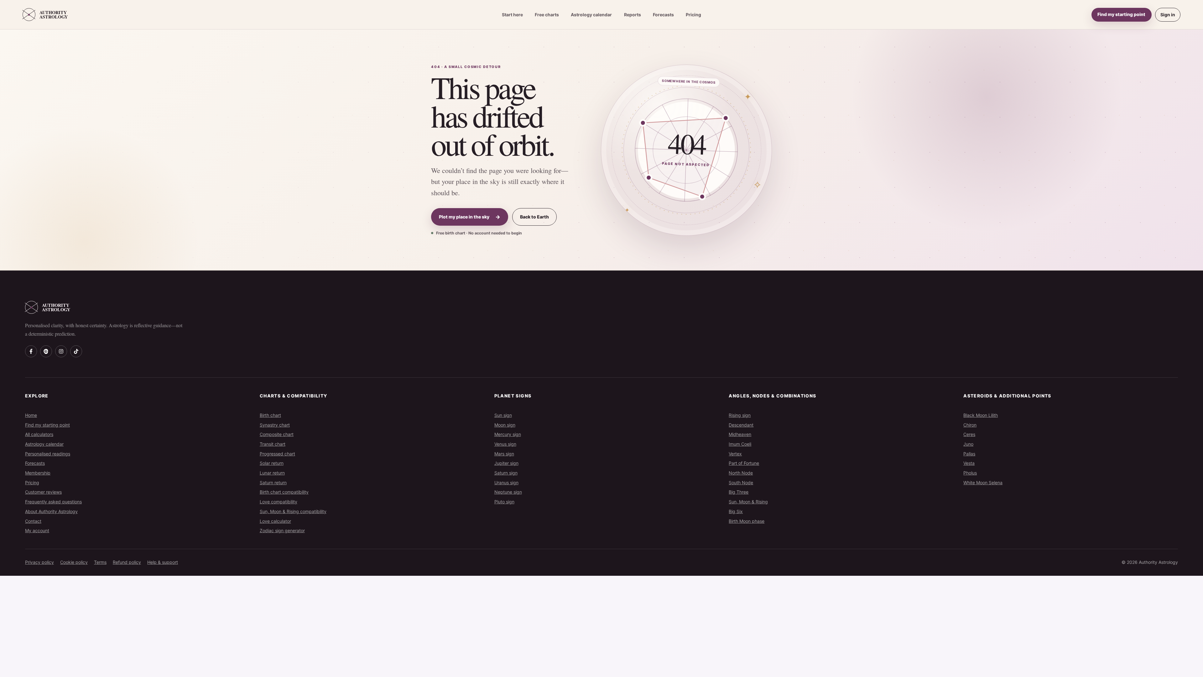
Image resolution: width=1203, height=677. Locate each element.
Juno (968, 444)
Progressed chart (277, 453)
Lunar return (272, 472)
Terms (100, 562)
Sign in (1167, 14)
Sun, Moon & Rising (748, 501)
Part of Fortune (744, 463)
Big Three (738, 492)
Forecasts (663, 14)
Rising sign (740, 415)
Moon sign (504, 425)
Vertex (735, 453)
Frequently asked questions (53, 501)
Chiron (969, 425)
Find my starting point (1121, 14)
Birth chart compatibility (284, 492)
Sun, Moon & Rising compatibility (293, 511)
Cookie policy (74, 562)
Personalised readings (47, 453)
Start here (512, 14)
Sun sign (503, 415)
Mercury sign (507, 434)
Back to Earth (534, 216)
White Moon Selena (982, 482)
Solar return (272, 463)
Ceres (969, 434)
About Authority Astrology (51, 511)
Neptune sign (508, 492)
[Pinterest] (46, 351)
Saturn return (273, 482)
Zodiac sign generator (282, 530)
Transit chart (272, 444)
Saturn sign (506, 472)
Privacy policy (39, 562)
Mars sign (504, 453)
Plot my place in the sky (469, 217)
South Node (741, 482)
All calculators (39, 434)
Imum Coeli (740, 444)
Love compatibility (278, 501)
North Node (741, 472)
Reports (632, 14)
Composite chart (277, 434)
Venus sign (505, 444)
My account (37, 530)
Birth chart (270, 415)
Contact (33, 521)
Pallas (969, 453)
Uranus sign (506, 482)
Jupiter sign (506, 463)
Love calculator (275, 521)
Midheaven (740, 434)
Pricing (693, 14)
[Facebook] (31, 351)
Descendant (741, 425)
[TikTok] (76, 351)
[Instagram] (61, 351)
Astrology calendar (591, 14)
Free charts (547, 14)
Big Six (736, 511)
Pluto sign (504, 501)
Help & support (162, 562)
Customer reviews (43, 492)
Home (31, 415)
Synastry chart (275, 425)
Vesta (969, 463)
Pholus (970, 472)
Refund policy (127, 562)
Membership (37, 472)
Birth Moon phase (746, 521)
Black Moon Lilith (980, 415)
